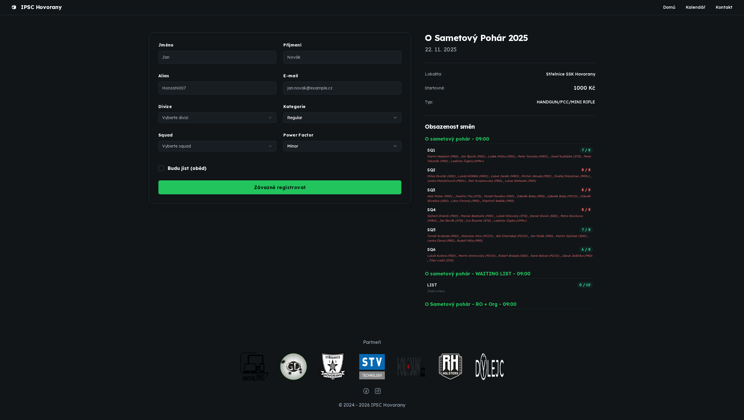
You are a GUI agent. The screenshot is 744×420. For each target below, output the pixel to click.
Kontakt (724, 7)
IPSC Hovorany (41, 7)
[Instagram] (377, 390)
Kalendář (695, 7)
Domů (669, 7)
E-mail (290, 75)
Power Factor (298, 135)
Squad (165, 135)
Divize (165, 106)
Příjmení (292, 45)
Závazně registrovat (280, 187)
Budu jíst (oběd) (187, 168)
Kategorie (294, 106)
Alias (163, 75)
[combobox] (217, 117)
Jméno (166, 45)
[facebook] (366, 390)
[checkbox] (161, 168)
